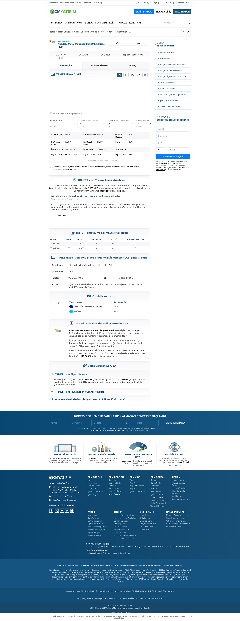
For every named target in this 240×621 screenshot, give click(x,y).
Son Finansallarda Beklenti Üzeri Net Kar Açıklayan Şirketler (85, 196)
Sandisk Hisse (126, 553)
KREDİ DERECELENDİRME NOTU (138, 455)
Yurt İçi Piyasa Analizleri (124, 515)
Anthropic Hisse (109, 553)
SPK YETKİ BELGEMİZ (65, 454)
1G (119, 74)
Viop (132, 480)
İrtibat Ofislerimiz (179, 488)
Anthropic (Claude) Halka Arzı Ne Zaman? (107, 546)
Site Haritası (177, 496)
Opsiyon (112, 480)
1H (126, 74)
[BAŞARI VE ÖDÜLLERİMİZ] (101, 447)
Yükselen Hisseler (158, 500)
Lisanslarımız (145, 515)
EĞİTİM (91, 512)
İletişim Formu (178, 480)
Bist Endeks (155, 492)
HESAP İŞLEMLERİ (175, 512)
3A (139, 74)
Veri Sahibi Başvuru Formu (151, 598)
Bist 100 (153, 489)
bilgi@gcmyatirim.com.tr (64, 500)
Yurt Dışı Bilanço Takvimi (125, 535)
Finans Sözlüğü (94, 535)
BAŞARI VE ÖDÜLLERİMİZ (101, 454)
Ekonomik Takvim (121, 530)
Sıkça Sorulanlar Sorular (179, 492)
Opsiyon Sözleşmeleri (114, 487)
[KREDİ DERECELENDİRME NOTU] (138, 447)
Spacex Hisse (94, 553)
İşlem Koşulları (69, 169)
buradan (182, 616)
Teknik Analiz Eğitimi (97, 527)
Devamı (62, 215)
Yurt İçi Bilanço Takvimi (124, 538)
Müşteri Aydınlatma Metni (88, 598)
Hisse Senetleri (65, 31)
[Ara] (188, 22)
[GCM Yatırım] (62, 13)
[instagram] (72, 511)
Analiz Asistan (120, 532)
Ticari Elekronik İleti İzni (128, 598)
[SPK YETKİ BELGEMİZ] (65, 447)
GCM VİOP (135, 477)
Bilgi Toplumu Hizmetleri (102, 591)
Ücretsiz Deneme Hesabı (177, 515)
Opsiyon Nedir (114, 483)
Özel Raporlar (120, 524)
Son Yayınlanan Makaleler (98, 543)
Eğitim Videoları (95, 521)
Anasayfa (70, 591)
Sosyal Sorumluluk (148, 524)
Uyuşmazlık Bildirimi (181, 499)
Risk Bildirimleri (155, 591)
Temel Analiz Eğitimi (96, 530)
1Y (145, 74)
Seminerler (92, 515)
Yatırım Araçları (94, 486)
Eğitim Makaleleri (95, 524)
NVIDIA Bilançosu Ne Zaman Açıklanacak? (146, 546)
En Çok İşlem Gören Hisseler (174, 76)
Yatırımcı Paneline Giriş (176, 521)
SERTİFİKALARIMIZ (175, 454)
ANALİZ (118, 512)
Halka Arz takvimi (158, 503)
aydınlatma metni (179, 167)
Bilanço (133, 65)
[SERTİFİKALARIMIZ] (175, 447)
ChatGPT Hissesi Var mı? (178, 546)
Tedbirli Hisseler (167, 82)
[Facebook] (51, 511)
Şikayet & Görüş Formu (178, 484)
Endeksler (165, 58)
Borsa (52, 31)
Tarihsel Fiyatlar (99, 65)
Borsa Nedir (155, 483)
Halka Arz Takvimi (169, 88)
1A (132, 74)
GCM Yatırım (95, 608)
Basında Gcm (146, 521)
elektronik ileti (170, 163)
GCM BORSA (157, 477)
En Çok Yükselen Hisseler (172, 64)
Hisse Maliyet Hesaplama (172, 94)
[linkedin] (67, 511)
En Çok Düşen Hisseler (171, 70)
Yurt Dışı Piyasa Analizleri (125, 518)
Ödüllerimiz (145, 518)
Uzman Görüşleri (121, 521)
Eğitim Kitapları (94, 532)
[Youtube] (62, 511)
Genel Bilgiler (66, 65)
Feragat (58, 169)
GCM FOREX (94, 477)
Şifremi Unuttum (173, 527)
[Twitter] (57, 511)
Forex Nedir (93, 483)
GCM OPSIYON (116, 477)
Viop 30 (133, 489)
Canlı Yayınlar (93, 518)
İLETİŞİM (176, 477)
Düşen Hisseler (156, 497)
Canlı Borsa (155, 486)
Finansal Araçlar (121, 527)
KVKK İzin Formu (108, 598)
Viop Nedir (134, 483)
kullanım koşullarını (164, 165)
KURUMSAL (146, 512)
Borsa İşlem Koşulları (170, 106)
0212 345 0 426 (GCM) (62, 496)
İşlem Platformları (169, 100)
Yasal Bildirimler (83, 591)
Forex (90, 480)
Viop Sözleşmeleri (137, 486)
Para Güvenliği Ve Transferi (178, 524)
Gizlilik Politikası (139, 591)
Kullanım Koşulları (122, 591)
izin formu (160, 169)
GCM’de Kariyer (146, 527)
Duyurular (144, 530)
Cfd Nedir (92, 489)
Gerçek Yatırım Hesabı (176, 518)
